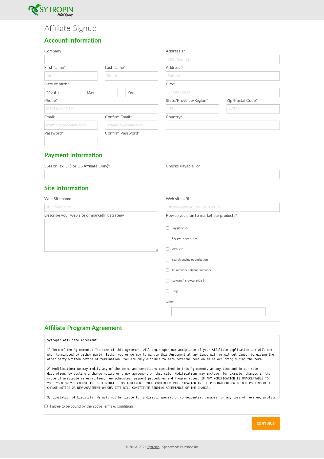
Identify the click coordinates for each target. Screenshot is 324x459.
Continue (266, 423)
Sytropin (153, 447)
